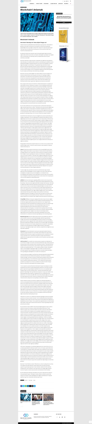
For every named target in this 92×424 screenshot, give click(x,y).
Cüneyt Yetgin (30, 380)
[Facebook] (63, 1)
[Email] (30, 386)
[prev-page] (21, 406)
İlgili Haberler (23, 391)
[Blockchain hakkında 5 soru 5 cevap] (25, 397)
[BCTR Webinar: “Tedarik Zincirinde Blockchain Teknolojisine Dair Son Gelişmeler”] (37, 397)
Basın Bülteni (22, 400)
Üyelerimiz (66, 3)
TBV (46, 417)
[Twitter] (66, 1)
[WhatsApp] (26, 386)
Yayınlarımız (46, 3)
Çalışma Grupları (53, 3)
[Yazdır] (32, 386)
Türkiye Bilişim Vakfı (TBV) (48, 416)
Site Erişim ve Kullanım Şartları (67, 423)
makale (34, 380)
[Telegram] (35, 386)
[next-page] (22, 406)
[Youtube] (68, 1)
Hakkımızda (32, 3)
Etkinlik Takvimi (39, 3)
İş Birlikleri (60, 3)
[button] (70, 1)
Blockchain (22, 7)
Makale (25, 7)
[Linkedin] (64, 1)
